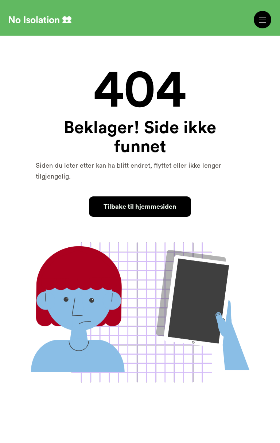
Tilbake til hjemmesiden (140, 206)
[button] (262, 19)
